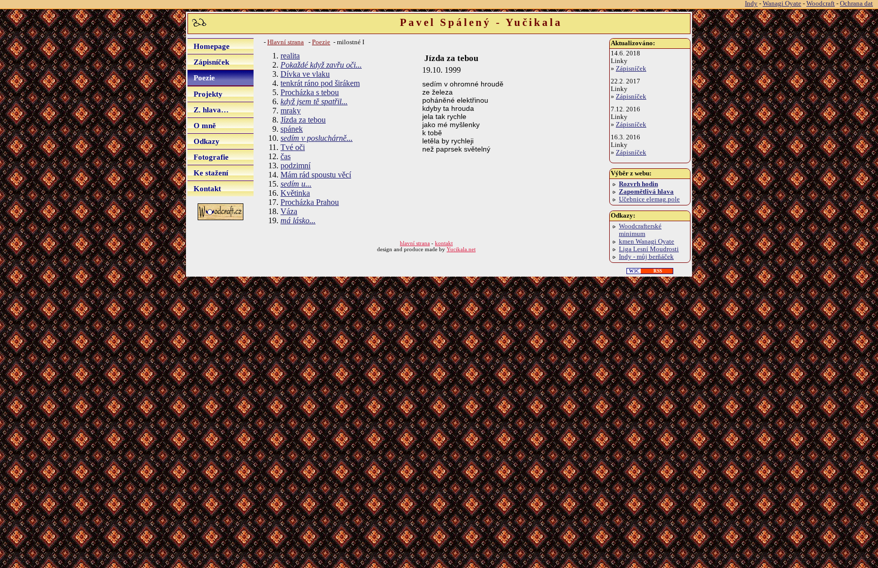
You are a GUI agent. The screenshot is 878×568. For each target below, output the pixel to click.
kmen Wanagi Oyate (646, 241)
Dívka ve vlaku (305, 74)
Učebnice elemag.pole (649, 199)
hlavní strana (415, 243)
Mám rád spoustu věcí (315, 174)
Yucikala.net (461, 249)
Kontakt (207, 188)
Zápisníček (211, 61)
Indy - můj (646, 256)
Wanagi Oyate (782, 3)
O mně (205, 125)
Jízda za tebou (303, 119)
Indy (751, 3)
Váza (288, 211)
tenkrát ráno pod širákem (320, 83)
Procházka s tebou (309, 92)
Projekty (208, 93)
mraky (290, 110)
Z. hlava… (211, 109)
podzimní (295, 165)
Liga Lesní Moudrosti (649, 249)
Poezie (204, 77)
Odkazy (207, 141)
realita (290, 55)
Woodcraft (820, 3)
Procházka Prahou (309, 202)
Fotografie (211, 157)
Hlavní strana (285, 42)
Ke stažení (211, 172)
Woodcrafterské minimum (640, 230)
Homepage (212, 46)
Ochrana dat (856, 3)
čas (285, 156)
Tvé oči (292, 147)
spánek (291, 129)
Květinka (295, 193)
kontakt (444, 243)
